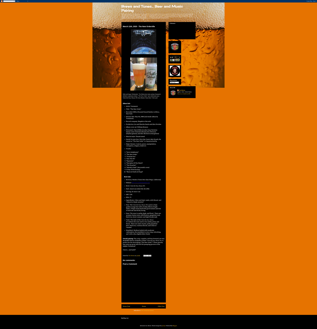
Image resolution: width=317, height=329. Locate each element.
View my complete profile (183, 93)
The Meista (182, 90)
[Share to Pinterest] (150, 256)
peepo (163, 325)
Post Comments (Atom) (147, 310)
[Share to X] (147, 256)
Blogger (175, 325)
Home (144, 306)
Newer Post (126, 306)
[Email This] (144, 256)
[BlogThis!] (146, 256)
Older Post (161, 306)
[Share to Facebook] (149, 256)
